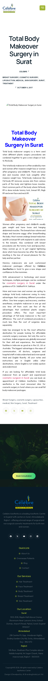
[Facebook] (6, 410)
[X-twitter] (14, 410)
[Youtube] (22, 410)
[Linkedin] (37, 536)
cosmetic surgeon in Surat (16, 377)
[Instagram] (30, 410)
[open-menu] (42, 7)
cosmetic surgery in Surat (21, 283)
